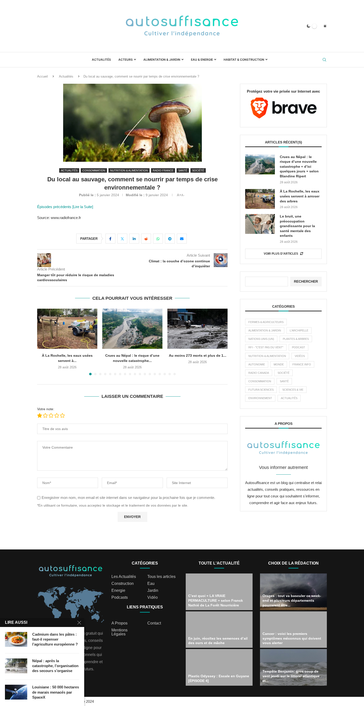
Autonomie (256, 364)
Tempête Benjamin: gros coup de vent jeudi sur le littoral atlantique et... (291, 676)
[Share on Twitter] (122, 239)
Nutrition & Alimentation (267, 355)
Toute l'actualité (219, 563)
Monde (279, 364)
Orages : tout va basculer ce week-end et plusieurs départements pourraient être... (291, 600)
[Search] (324, 60)
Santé (284, 381)
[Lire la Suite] (82, 207)
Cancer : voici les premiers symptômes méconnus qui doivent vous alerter (291, 638)
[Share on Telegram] (170, 239)
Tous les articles (161, 577)
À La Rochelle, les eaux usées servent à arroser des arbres (299, 196)
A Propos (119, 623)
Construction (122, 584)
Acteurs (125, 59)
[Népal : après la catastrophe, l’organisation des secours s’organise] (16, 665)
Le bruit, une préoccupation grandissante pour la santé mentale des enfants (297, 226)
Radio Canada (258, 372)
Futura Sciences (261, 389)
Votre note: (45, 409)
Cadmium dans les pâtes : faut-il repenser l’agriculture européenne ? (55, 639)
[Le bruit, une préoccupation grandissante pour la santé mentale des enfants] (260, 224)
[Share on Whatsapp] (158, 239)
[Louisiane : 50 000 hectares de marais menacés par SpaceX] (16, 692)
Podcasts (119, 597)
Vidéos (300, 355)
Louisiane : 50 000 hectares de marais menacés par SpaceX (55, 692)
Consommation (259, 381)
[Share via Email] (182, 239)
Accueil (42, 76)
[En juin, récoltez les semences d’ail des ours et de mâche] (219, 629)
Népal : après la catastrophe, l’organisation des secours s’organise (55, 666)
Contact (154, 623)
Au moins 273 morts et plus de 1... (151, 355)
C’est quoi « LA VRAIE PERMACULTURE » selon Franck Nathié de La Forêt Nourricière (215, 600)
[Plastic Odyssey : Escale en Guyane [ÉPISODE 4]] (219, 667)
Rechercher (306, 281)
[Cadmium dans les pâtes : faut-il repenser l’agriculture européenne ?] (16, 639)
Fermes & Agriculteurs (266, 322)
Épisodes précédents (54, 207)
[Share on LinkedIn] (134, 239)
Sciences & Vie (292, 389)
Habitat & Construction (244, 59)
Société (283, 372)
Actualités (101, 59)
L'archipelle (299, 330)
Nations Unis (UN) (261, 338)
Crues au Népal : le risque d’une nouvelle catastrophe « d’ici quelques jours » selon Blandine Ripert (299, 166)
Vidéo (152, 597)
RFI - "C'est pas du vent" (265, 347)
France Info (301, 364)
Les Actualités (123, 577)
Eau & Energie (202, 59)
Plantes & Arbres (296, 338)
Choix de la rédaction (293, 563)
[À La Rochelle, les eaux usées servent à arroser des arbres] (260, 199)
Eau (151, 584)
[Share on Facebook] (110, 239)
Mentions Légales (119, 632)
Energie (118, 591)
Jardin (152, 591)
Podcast (298, 347)
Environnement (260, 398)
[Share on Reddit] (146, 239)
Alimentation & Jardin (161, 59)
